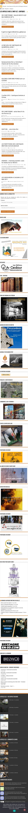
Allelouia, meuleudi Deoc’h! (6, 610)
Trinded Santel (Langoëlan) (6, 606)
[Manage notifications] (24, 810)
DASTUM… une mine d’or (10, 129)
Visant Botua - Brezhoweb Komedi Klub (9, 669)
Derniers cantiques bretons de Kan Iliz (10, 600)
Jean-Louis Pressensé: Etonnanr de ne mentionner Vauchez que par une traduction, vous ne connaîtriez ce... (15, 798)
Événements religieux (13, 181)
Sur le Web (11, 131)
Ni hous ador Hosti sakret (6, 602)
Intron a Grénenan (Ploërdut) (7, 604)
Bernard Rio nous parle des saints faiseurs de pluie (12, 6)
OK (14, 810)
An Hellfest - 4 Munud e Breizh (7, 675)
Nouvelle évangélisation (16, 116)
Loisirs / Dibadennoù (20, 99)
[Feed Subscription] (27, 11)
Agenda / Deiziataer (13, 65)
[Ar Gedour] (14, 2)
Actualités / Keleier (14, 19)
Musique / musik (12, 34)
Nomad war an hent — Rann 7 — (7, 686)
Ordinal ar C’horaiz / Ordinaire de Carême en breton (11, 612)
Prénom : (3, 200)
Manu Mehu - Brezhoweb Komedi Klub (9, 672)
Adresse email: (4, 205)
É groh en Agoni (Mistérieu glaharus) (14, 32)
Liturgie (4, 116)
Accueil (2, 8)
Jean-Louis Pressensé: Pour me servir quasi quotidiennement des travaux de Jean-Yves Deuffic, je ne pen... (16, 793)
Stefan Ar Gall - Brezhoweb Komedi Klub (9, 678)
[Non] (26, 807)
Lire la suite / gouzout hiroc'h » (7, 26)
